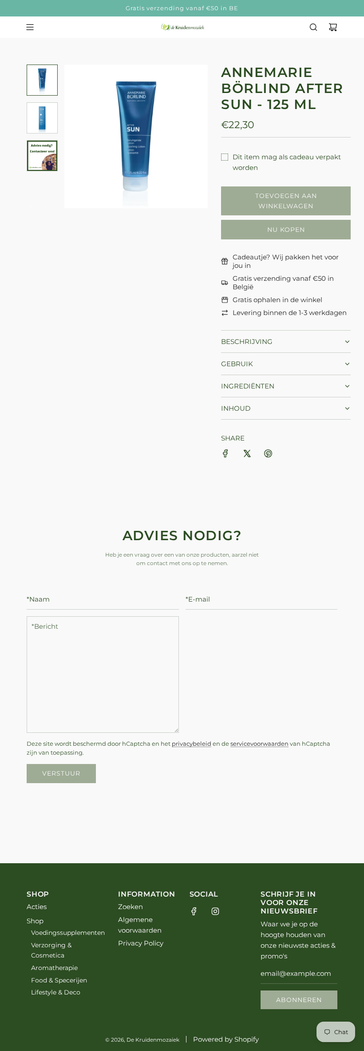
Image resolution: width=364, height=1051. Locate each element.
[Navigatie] (30, 27)
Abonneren (299, 1000)
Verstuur (61, 773)
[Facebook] (194, 911)
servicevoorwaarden (259, 743)
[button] (76, 136)
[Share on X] (247, 455)
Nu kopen (286, 230)
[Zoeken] (313, 27)
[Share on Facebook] (225, 455)
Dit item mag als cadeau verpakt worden (287, 162)
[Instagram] (215, 911)
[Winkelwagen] (333, 27)
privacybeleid (191, 743)
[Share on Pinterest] (268, 455)
